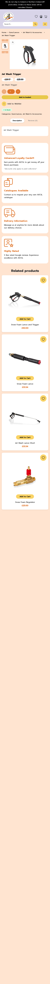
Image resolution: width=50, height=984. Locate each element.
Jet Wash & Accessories (32, 32)
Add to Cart (25, 319)
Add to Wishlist (12, 104)
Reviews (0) (32, 120)
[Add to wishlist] (43, 280)
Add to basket (25, 97)
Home (4, 32)
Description (17, 120)
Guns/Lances (14, 32)
